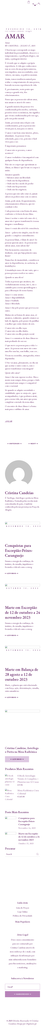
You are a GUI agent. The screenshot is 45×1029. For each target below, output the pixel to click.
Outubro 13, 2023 (22, 588)
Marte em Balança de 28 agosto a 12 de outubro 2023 (21, 674)
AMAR (8, 421)
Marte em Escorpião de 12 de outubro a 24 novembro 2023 (22, 612)
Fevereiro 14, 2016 (24, 29)
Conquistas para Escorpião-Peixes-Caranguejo (19, 550)
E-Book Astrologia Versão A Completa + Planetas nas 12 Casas (28, 778)
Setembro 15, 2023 (23, 650)
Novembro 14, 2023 (24, 526)
